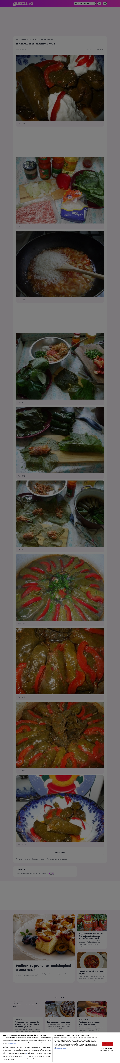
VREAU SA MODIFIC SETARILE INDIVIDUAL (106, 1049)
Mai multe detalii (12, 1043)
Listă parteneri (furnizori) (60, 1048)
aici (27, 1053)
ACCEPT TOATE (107, 1044)
